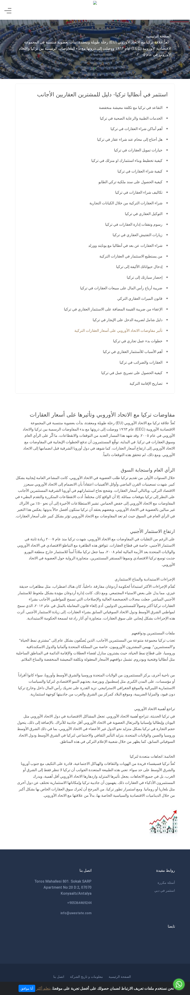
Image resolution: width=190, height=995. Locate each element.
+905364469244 (79, 903)
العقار (121, 448)
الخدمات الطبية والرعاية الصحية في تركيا (131, 118)
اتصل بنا (58, 976)
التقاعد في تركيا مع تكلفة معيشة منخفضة (130, 107)
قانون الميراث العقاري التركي (139, 298)
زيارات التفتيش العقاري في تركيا (137, 234)
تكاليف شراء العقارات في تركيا (138, 192)
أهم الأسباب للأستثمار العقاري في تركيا (132, 351)
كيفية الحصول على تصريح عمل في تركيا (131, 372)
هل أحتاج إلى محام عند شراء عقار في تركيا (129, 139)
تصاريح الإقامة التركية (146, 383)
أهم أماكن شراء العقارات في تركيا (136, 128)
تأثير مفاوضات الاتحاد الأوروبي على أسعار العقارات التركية (118, 330)
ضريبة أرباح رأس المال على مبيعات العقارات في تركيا (121, 287)
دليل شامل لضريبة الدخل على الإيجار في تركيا (127, 319)
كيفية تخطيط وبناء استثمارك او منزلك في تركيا (126, 160)
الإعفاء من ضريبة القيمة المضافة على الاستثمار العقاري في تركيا (113, 309)
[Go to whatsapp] (179, 984)
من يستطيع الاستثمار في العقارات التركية (130, 256)
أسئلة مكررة (166, 882)
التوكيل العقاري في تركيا (143, 213)
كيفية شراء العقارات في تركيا (139, 171)
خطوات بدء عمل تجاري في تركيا (137, 340)
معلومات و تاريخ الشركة (86, 976)
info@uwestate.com (76, 913)
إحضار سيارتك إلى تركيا (144, 277)
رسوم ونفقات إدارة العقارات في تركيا (133, 224)
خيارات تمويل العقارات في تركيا (138, 150)
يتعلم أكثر (43, 988)
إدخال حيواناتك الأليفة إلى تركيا (139, 266)
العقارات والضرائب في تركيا (141, 362)
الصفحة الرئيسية (158, 36)
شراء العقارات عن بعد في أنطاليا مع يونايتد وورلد (125, 245)
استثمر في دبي (164, 890)
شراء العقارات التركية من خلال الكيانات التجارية (125, 203)
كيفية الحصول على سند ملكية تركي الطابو (130, 181)
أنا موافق (27, 988)
